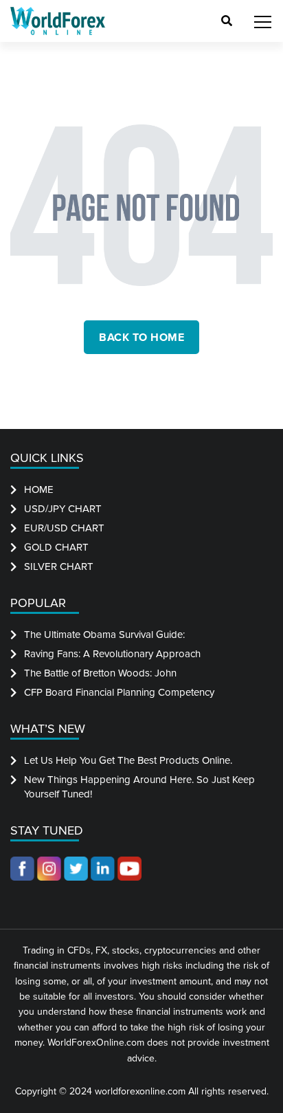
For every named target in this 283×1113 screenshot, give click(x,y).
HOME (39, 489)
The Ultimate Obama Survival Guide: (104, 634)
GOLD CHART (56, 547)
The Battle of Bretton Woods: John (100, 673)
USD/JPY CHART (63, 509)
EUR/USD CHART (64, 528)
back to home (141, 337)
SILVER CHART (58, 566)
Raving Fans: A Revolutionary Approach (112, 654)
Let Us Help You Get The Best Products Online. (128, 760)
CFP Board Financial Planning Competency (119, 692)
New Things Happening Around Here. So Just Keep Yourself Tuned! (139, 786)
